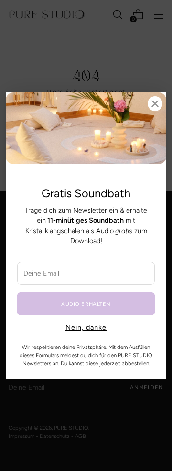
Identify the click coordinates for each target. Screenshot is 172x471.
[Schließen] (155, 103)
